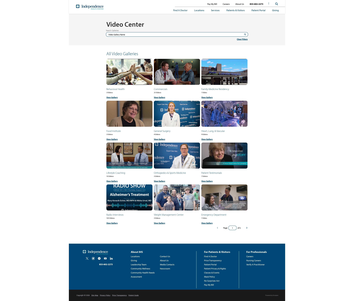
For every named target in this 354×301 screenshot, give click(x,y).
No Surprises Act (211, 280)
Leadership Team (138, 264)
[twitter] (87, 258)
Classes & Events (211, 272)
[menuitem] (182, 10)
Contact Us (165, 256)
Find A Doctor (180, 10)
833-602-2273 (256, 3)
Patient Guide (133, 295)
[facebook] (99, 258)
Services (215, 10)
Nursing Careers (253, 260)
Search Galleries (112, 30)
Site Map (94, 295)
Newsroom (165, 268)
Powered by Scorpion (271, 295)
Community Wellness (140, 268)
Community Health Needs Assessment (143, 274)
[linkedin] (111, 258)
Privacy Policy (105, 295)
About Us (239, 3)
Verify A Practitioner (255, 264)
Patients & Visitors (235, 10)
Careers (226, 3)
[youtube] (105, 258)
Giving (275, 10)
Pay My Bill (212, 3)
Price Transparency (213, 260)
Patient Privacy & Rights (215, 268)
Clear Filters (242, 39)
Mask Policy (209, 276)
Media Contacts (167, 264)
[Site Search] (276, 4)
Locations (199, 10)
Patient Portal (258, 10)
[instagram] (93, 258)
